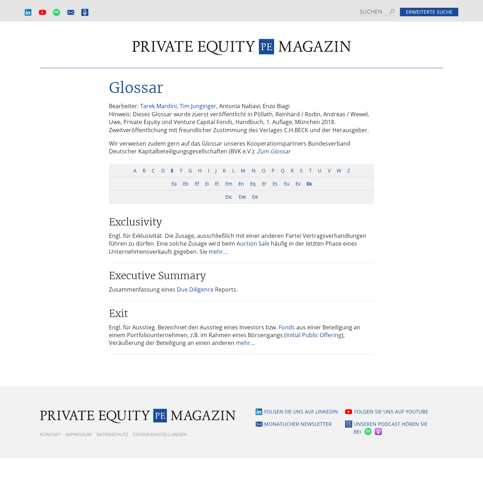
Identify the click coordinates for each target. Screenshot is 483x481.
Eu (286, 183)
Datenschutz (112, 434)
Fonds (287, 327)
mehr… (218, 252)
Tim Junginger (198, 106)
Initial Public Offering (314, 335)
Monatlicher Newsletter (70, 12)
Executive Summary (157, 275)
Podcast (84, 12)
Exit (118, 313)
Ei (207, 183)
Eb (185, 183)
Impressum (78, 434)
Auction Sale (253, 243)
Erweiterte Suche (429, 11)
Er (264, 183)
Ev (298, 183)
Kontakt (50, 434)
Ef (197, 183)
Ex (309, 183)
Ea (173, 183)
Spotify (56, 12)
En (241, 183)
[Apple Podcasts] (379, 431)
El (217, 183)
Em (228, 183)
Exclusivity (135, 222)
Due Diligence (195, 289)
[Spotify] (367, 431)
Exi (255, 196)
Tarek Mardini (158, 106)
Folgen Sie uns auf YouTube (391, 411)
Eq (252, 183)
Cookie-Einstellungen (160, 434)
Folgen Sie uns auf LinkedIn (301, 411)
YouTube (42, 12)
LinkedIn (28, 12)
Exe (242, 196)
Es (275, 183)
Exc (228, 196)
